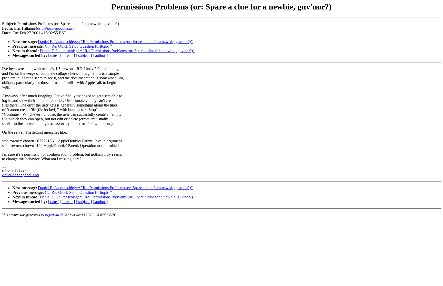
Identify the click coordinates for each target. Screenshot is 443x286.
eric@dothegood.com (20, 175)
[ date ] (53, 55)
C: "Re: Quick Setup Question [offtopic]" (78, 46)
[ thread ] (67, 55)
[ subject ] (84, 55)
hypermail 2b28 (56, 215)
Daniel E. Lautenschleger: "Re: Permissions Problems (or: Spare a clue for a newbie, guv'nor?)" (115, 41)
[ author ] (100, 55)
